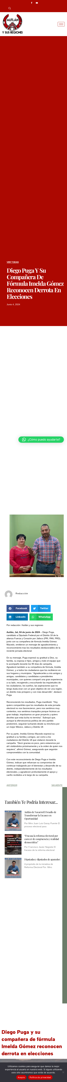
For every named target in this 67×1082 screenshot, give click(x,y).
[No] (63, 1072)
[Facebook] (31, 3)
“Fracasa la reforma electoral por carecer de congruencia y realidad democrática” (41, 839)
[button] (8, 8)
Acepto (21, 1077)
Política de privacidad (40, 1077)
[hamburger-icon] (61, 24)
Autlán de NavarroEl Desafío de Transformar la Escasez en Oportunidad (40, 815)
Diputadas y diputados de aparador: (42, 859)
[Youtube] (37, 3)
